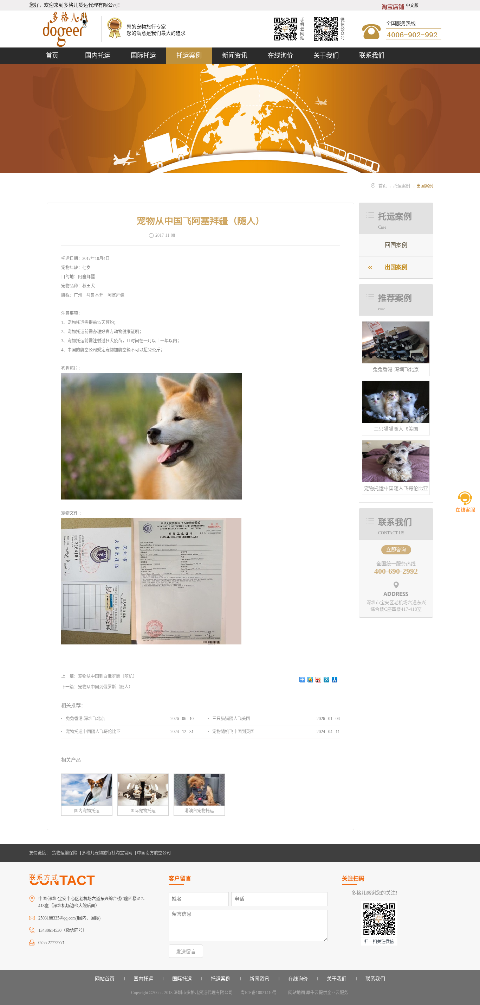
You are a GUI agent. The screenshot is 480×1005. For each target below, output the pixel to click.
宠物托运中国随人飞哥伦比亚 (396, 488)
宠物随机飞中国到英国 (233, 731)
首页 (52, 55)
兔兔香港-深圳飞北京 (396, 369)
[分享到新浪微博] (319, 679)
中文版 (412, 5)
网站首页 (105, 978)
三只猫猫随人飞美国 (396, 429)
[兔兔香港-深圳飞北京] (395, 324)
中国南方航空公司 (154, 853)
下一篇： (97, 687)
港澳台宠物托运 (199, 810)
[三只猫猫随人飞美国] (395, 384)
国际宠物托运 (143, 810)
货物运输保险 (64, 853)
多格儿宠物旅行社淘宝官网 (107, 853)
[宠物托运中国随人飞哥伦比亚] (395, 443)
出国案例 (424, 186)
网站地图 (295, 992)
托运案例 (401, 186)
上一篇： (99, 676)
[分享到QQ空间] (310, 679)
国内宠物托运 (86, 810)
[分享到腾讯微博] (327, 679)
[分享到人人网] (335, 679)
